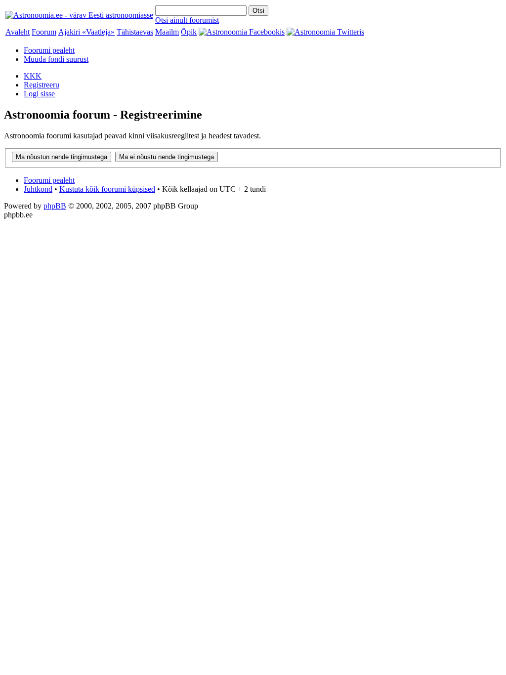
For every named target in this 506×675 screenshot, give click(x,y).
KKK (33, 76)
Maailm (167, 32)
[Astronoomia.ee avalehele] (79, 15)
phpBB (54, 206)
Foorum (44, 32)
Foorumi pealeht (49, 50)
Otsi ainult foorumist (187, 20)
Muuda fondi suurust (56, 59)
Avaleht (17, 32)
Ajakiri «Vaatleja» (86, 32)
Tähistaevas (135, 32)
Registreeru (41, 85)
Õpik (189, 32)
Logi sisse (39, 93)
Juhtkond (38, 189)
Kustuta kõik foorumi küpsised (107, 189)
